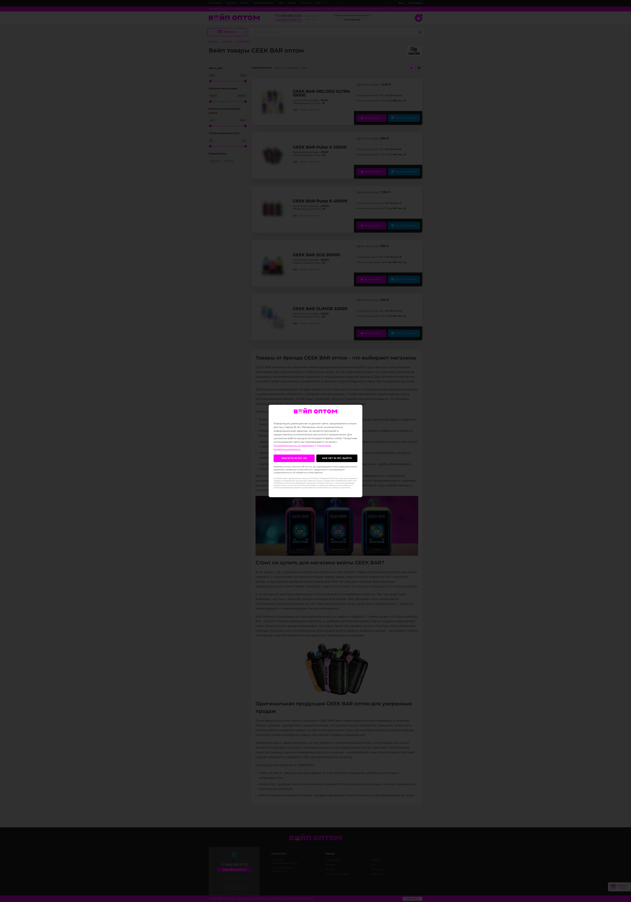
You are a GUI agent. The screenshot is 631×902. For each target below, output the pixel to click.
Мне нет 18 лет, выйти (337, 458)
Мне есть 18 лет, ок (294, 458)
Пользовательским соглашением (294, 445)
